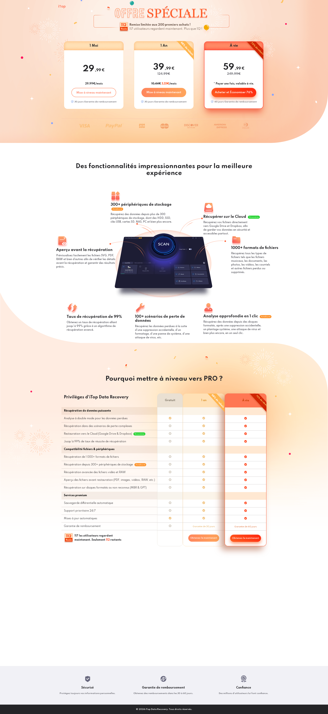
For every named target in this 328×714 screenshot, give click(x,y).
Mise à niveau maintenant (93, 92)
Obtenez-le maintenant (203, 538)
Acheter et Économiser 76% (234, 92)
